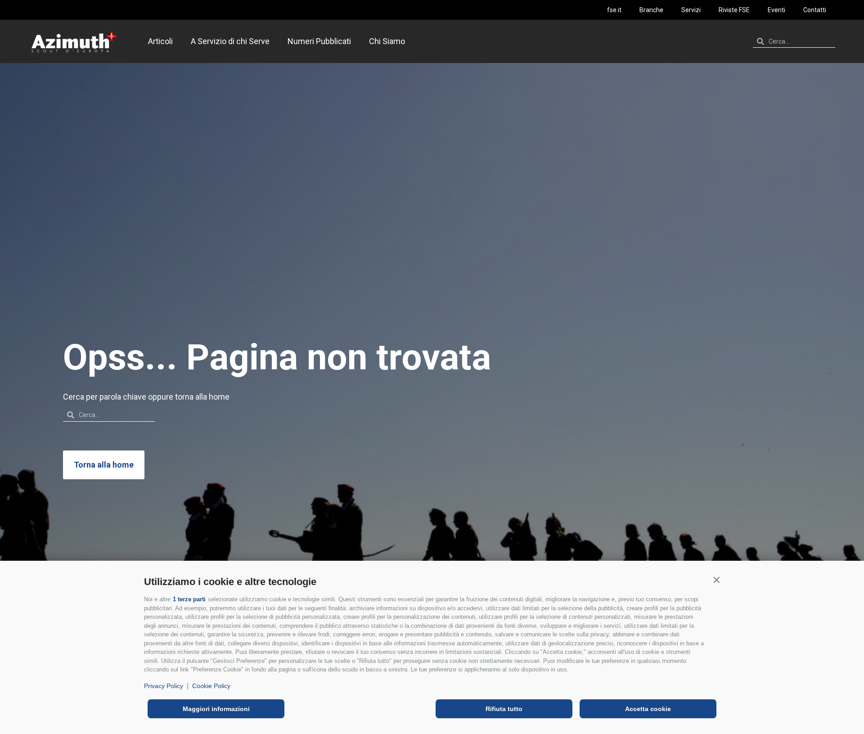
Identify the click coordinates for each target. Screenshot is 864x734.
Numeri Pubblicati (319, 41)
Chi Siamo (387, 41)
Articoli (160, 41)
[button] (716, 579)
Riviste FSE (734, 10)
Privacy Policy (163, 685)
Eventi (776, 10)
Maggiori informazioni (216, 708)
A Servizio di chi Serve (230, 41)
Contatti (814, 10)
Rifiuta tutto (504, 708)
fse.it (614, 10)
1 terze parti (189, 599)
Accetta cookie (648, 708)
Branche (651, 10)
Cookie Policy (211, 685)
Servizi (691, 10)
